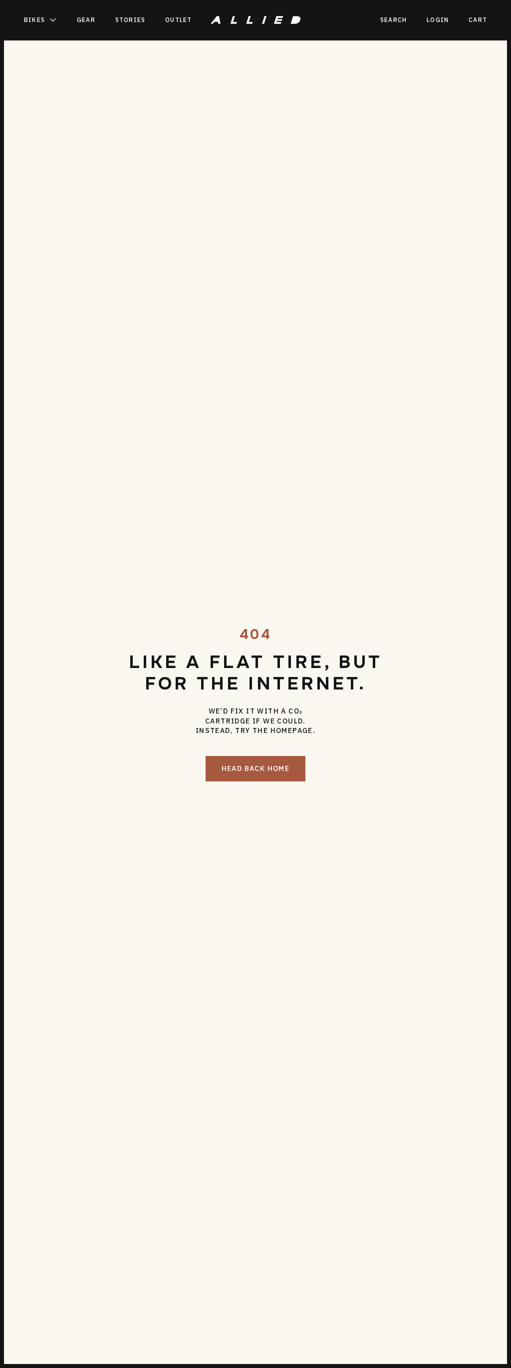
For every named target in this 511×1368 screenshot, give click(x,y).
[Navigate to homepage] (255, 19)
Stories (130, 19)
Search (393, 19)
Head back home (256, 768)
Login (438, 19)
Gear (86, 19)
